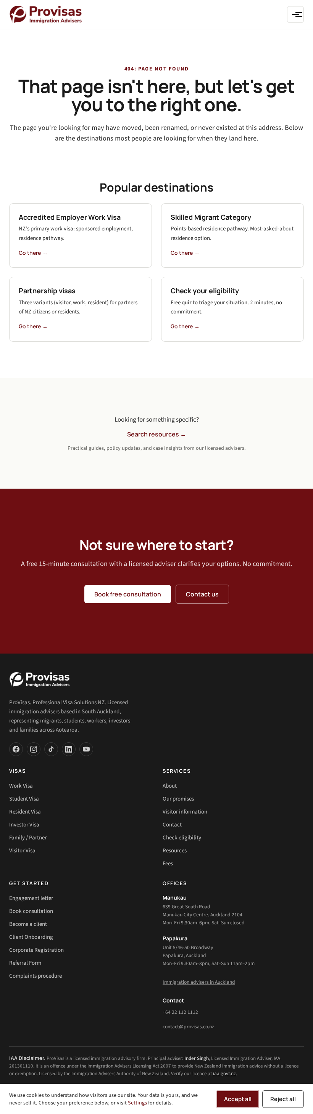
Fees (168, 864)
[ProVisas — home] (45, 14)
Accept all (238, 1099)
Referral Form (25, 963)
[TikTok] (51, 749)
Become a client (28, 924)
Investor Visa (24, 825)
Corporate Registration (36, 950)
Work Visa (21, 786)
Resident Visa (25, 812)
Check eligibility (182, 838)
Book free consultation (127, 594)
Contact (172, 825)
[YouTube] (86, 749)
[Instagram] (33, 749)
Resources (175, 851)
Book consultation (31, 911)
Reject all (283, 1099)
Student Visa (24, 799)
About (170, 786)
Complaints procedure (35, 976)
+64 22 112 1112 (180, 1012)
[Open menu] (295, 14)
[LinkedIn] (69, 749)
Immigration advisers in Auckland (199, 982)
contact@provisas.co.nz (188, 1026)
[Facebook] (16, 749)
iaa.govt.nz (224, 1073)
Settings (137, 1103)
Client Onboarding (31, 937)
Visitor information (185, 812)
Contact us (202, 594)
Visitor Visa (22, 851)
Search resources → (156, 434)
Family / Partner (28, 838)
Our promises (178, 799)
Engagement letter (31, 898)
